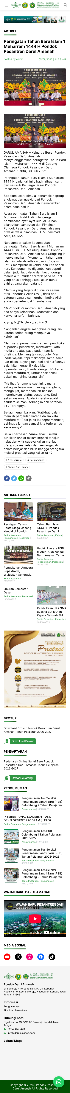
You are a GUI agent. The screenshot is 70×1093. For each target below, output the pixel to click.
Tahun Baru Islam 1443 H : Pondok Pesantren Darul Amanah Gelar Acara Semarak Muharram (51, 528)
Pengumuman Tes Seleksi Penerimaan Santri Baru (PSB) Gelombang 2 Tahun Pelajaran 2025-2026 (41, 873)
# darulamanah (35, 460)
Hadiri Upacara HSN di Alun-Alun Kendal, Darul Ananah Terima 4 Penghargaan (51, 551)
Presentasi (27, 596)
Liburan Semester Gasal (16, 590)
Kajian (58, 535)
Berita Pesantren (12, 535)
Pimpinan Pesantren (15, 1010)
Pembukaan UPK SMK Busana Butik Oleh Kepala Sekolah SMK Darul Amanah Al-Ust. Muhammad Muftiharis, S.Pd (51, 611)
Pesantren (24, 538)
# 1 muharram (13, 460)
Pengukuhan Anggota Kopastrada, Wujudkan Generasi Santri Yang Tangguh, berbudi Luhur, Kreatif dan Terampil (18, 571)
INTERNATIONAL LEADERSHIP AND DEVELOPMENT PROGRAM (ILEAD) (27, 818)
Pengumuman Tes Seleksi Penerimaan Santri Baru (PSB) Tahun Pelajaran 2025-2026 (41, 853)
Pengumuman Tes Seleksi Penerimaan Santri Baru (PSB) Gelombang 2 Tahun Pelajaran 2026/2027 (41, 801)
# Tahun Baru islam (17, 467)
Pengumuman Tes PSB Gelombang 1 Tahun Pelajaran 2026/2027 (41, 834)
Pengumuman (11, 538)
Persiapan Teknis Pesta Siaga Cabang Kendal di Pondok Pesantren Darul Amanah (17, 528)
